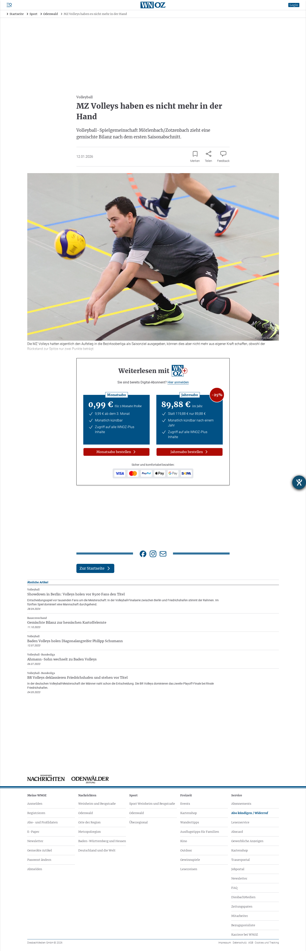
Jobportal (237, 869)
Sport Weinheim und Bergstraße (152, 804)
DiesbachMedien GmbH (44, 942)
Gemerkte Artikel (39, 850)
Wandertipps (189, 822)
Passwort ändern (39, 860)
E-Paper (33, 832)
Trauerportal (240, 860)
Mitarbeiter (239, 916)
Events (185, 804)
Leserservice (240, 822)
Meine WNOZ (36, 795)
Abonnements (241, 804)
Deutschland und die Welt (97, 850)
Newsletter (35, 841)
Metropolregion (89, 832)
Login (294, 5)
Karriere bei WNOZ (244, 934)
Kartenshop (188, 813)
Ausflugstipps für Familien (199, 832)
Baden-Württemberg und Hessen (102, 841)
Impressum (224, 942)
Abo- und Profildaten (42, 822)
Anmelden (34, 804)
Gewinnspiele (190, 860)
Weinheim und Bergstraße (97, 804)
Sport (133, 795)
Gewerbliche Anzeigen (247, 841)
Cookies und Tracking (267, 942)
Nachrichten (87, 795)
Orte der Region (89, 822)
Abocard (237, 832)
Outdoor (186, 850)
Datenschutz (240, 942)
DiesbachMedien (243, 897)
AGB (250, 942)
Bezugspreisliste (243, 925)
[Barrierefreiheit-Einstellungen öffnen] (299, 482)
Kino (183, 841)
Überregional (138, 822)
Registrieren (36, 813)
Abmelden (34, 869)
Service (236, 795)
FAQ (234, 888)
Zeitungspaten (241, 906)
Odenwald (85, 813)
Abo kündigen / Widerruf (249, 813)
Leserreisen (188, 869)
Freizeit (186, 795)
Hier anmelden (178, 382)
